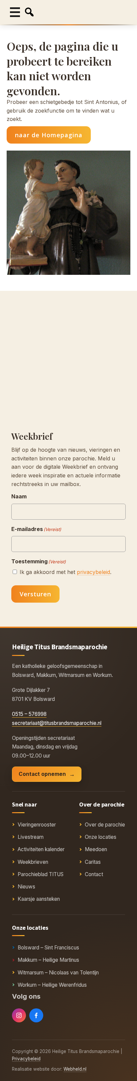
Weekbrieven (33, 862)
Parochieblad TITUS (41, 874)
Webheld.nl (75, 1069)
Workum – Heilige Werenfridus (52, 985)
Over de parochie (105, 824)
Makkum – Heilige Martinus (48, 960)
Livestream (31, 837)
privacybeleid (93, 572)
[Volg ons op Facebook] (36, 1015)
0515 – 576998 (29, 714)
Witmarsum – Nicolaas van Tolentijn (58, 972)
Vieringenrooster (37, 824)
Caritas (93, 862)
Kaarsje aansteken (39, 899)
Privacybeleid (26, 1058)
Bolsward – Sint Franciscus (48, 947)
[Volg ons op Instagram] (19, 1015)
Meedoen (96, 849)
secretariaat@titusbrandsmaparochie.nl (56, 723)
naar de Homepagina (48, 135)
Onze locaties (100, 837)
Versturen (35, 594)
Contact (94, 874)
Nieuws (26, 886)
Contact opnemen (42, 774)
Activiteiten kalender (41, 849)
